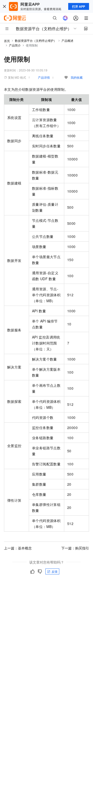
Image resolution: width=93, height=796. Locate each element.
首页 (7, 41)
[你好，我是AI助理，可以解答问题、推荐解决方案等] (65, 18)
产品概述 (67, 40)
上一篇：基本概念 (18, 548)
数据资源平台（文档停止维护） (36, 40)
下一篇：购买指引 (75, 548)
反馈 (55, 571)
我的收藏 (77, 77)
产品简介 (15, 45)
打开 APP (78, 6)
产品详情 (44, 77)
